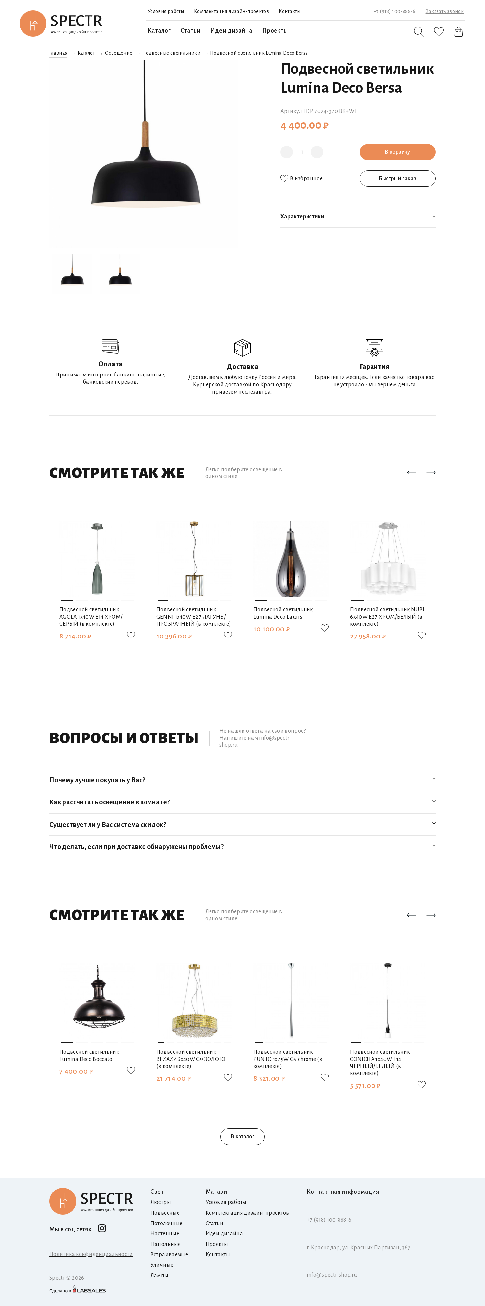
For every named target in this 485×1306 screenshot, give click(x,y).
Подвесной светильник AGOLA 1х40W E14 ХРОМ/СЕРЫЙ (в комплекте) (91, 617)
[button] (411, 473)
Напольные (165, 1244)
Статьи (191, 30)
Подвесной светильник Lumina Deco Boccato (89, 1055)
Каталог (159, 30)
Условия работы (166, 11)
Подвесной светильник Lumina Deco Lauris (283, 613)
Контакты (289, 11)
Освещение (118, 53)
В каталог (242, 1137)
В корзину (397, 152)
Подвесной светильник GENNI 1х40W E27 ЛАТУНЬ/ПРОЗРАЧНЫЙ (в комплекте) (193, 617)
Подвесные (164, 1213)
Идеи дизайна (231, 30)
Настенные (164, 1234)
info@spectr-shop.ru (332, 1275)
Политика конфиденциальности (91, 1254)
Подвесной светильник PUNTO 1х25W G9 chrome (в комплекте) (288, 1059)
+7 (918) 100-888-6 (394, 11)
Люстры (160, 1202)
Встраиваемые (169, 1254)
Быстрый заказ (398, 178)
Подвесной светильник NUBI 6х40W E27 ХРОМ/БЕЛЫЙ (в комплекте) (387, 617)
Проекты (275, 30)
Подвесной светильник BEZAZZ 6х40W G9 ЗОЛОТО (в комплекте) (191, 1059)
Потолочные (166, 1223)
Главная (58, 53)
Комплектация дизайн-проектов (231, 11)
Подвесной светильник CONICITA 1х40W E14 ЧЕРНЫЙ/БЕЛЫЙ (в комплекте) (380, 1062)
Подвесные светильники (171, 53)
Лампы (159, 1276)
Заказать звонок (445, 11)
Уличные (162, 1265)
